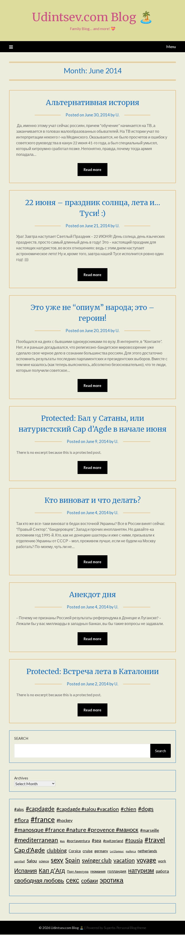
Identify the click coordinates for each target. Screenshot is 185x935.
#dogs (145, 808)
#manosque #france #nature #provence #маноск (76, 829)
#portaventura (78, 841)
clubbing (57, 850)
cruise (87, 850)
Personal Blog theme (131, 928)
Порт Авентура (77, 871)
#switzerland (113, 841)
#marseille (149, 830)
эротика (111, 880)
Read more (92, 169)
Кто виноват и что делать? (93, 500)
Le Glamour (117, 851)
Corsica (75, 851)
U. (117, 114)
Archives (21, 778)
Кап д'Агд (52, 870)
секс (72, 880)
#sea (96, 840)
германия (98, 871)
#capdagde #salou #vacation (87, 809)
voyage (146, 860)
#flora (21, 820)
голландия (116, 871)
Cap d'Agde (29, 850)
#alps (19, 809)
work (162, 861)
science (44, 861)
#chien (128, 809)
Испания (25, 870)
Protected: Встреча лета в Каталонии (92, 671)
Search (21, 738)
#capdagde (40, 808)
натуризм (141, 870)
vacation (124, 860)
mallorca (131, 851)
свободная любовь (39, 880)
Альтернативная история (92, 102)
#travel (155, 840)
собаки (89, 880)
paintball (19, 861)
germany (101, 851)
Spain (72, 860)
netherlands (147, 850)
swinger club (97, 860)
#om (62, 841)
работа (162, 871)
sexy (57, 860)
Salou (32, 860)
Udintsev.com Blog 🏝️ (92, 17)
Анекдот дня (92, 594)
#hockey (65, 820)
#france (43, 819)
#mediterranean (36, 839)
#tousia (134, 840)
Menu (171, 46)
